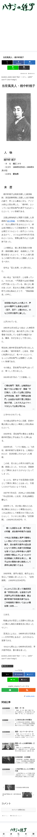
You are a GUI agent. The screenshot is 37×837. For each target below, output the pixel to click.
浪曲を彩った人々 (8, 666)
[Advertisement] (18, 32)
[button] (24, 68)
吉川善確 (11, 221)
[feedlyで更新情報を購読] (10, 690)
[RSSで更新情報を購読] (27, 690)
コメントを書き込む (18, 809)
